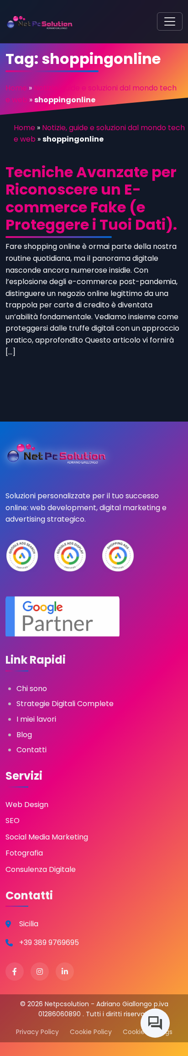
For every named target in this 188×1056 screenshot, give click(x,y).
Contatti (31, 749)
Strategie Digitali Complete (65, 703)
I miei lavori (36, 719)
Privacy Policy (37, 1031)
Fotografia (24, 853)
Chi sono (31, 688)
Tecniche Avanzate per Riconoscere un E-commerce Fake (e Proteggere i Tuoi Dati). (91, 198)
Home (16, 88)
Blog (24, 734)
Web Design (26, 804)
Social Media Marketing (46, 837)
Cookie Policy (91, 1031)
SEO (12, 820)
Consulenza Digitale (40, 869)
